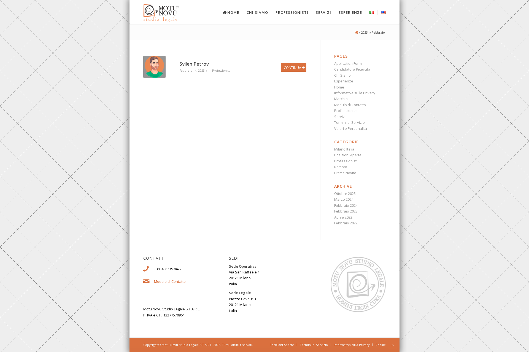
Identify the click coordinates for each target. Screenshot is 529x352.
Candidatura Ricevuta (352, 69)
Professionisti (221, 70)
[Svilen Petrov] (154, 67)
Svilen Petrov (194, 64)
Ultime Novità (345, 172)
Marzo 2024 (343, 199)
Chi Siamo (342, 75)
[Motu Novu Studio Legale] (356, 32)
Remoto (340, 166)
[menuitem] (227, 12)
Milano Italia (344, 149)
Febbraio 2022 (346, 223)
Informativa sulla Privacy (354, 92)
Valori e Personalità (350, 128)
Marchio (341, 98)
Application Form (348, 63)
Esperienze (343, 81)
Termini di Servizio (349, 122)
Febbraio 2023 (346, 211)
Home (339, 87)
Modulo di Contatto (350, 104)
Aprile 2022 (343, 217)
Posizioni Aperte (347, 154)
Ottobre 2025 (345, 193)
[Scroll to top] (392, 345)
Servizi (340, 116)
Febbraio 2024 (346, 205)
